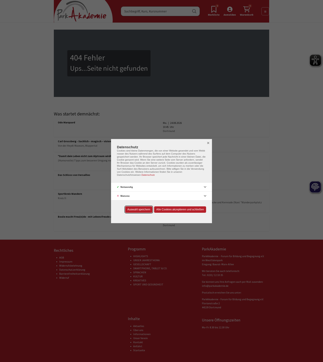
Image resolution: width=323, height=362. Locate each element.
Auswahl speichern (138, 209)
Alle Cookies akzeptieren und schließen (180, 209)
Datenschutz (148, 175)
